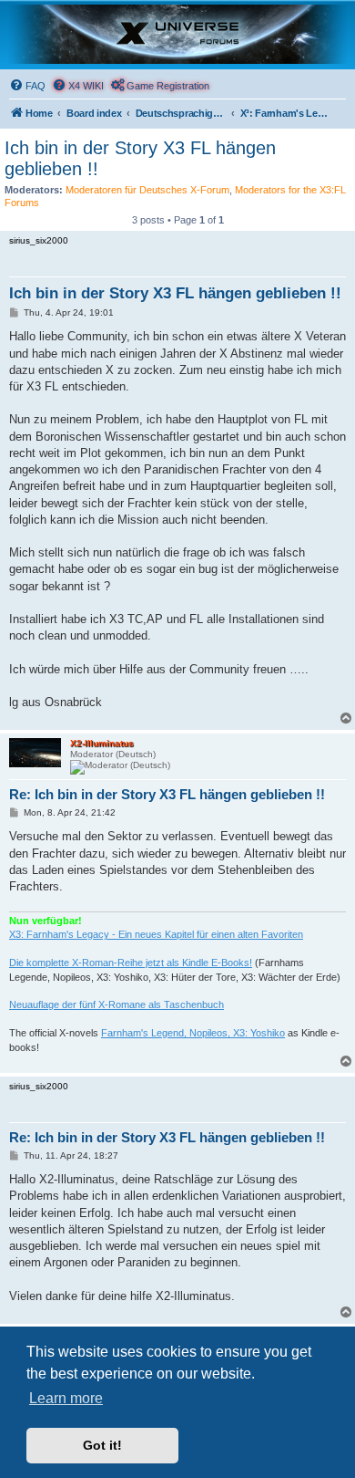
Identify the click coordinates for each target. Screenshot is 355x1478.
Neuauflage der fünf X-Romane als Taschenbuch (116, 1004)
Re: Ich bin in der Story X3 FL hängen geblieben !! (167, 794)
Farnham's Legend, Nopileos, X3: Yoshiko (193, 1032)
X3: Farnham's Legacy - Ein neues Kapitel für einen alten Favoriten (156, 934)
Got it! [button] (102, 1445)
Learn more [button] (66, 1398)
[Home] (177, 34)
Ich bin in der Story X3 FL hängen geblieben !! (140, 158)
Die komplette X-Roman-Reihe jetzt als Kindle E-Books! (130, 962)
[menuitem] (27, 86)
